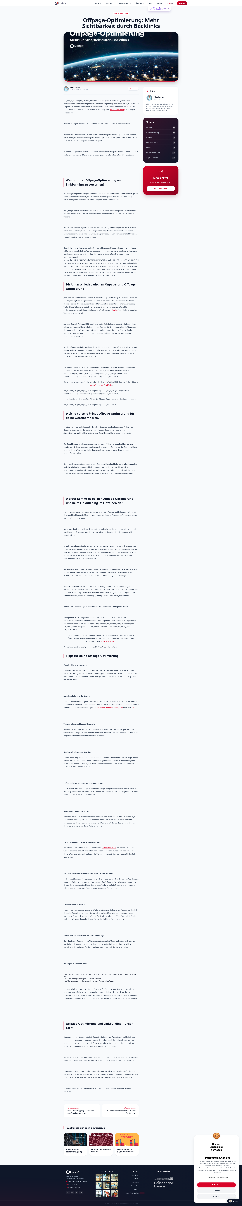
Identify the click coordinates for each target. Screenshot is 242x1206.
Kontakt (182, 3)
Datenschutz (212, 1177)
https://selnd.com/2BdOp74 (101, 385)
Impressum (220, 1177)
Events (159, 3)
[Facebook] (68, 1192)
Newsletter (135, 1175)
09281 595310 (72, 1184)
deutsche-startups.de (114, 707)
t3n (133, 707)
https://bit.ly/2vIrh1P (109, 641)
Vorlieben (216, 1196)
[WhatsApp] (81, 1192)
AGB (226, 1177)
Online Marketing (121, 13)
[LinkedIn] (76, 1192)
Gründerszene (99, 707)
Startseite (98, 3)
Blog (150, 3)
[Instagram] (72, 1192)
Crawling (114, 310)
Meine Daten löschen (135, 1193)
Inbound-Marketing (117, 110)
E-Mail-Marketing (109, 848)
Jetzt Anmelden (161, 188)
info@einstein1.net (74, 1187)
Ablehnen (216, 1190)
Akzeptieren (216, 1185)
